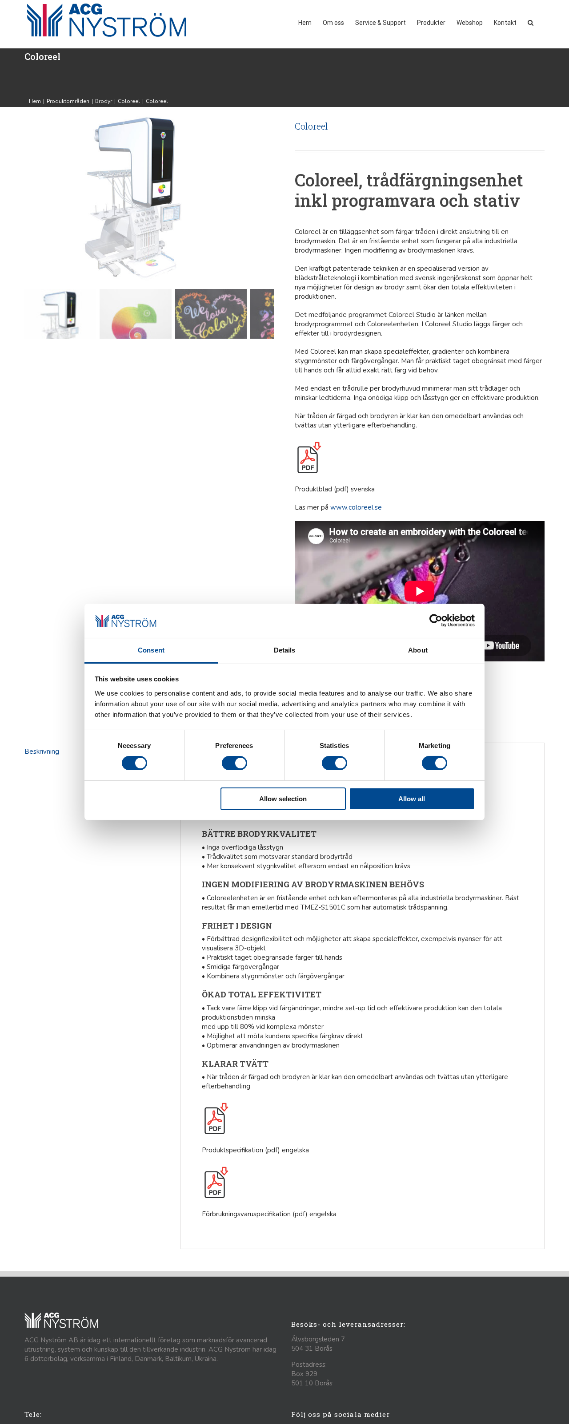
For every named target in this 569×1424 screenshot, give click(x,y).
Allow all (411, 799)
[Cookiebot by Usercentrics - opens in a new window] (436, 620)
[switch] (234, 763)
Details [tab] (285, 650)
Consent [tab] (151, 650)
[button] (530, 22)
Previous (31, 198)
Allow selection (283, 799)
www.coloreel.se (356, 507)
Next (268, 198)
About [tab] (418, 650)
